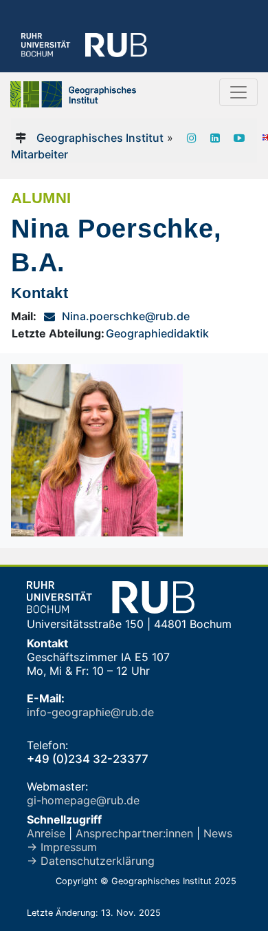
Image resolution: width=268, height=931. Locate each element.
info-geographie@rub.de (90, 712)
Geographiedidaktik (157, 333)
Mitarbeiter (39, 154)
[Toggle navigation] (238, 92)
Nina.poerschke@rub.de (126, 316)
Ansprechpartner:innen (134, 833)
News (217, 833)
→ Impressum (62, 847)
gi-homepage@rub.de (83, 800)
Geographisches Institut (100, 138)
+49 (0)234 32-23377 (87, 759)
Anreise (46, 833)
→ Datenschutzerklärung (91, 861)
